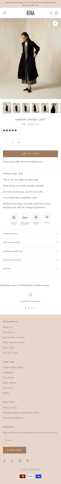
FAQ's (6, 393)
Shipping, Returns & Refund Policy (21, 412)
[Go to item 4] (35, 108)
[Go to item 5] (45, 108)
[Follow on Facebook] (4, 460)
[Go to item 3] (26, 108)
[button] (10, 130)
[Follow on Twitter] (12, 460)
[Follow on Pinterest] (27, 460)
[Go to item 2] (16, 108)
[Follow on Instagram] (19, 460)
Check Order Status (13, 367)
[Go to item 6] (54, 108)
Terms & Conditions (13, 417)
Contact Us (9, 332)
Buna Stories (9, 382)
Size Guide (8, 377)
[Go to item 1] (7, 108)
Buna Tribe (8, 347)
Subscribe (14, 450)
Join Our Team (10, 352)
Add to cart (30, 153)
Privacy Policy (10, 407)
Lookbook (8, 372)
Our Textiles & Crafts (14, 337)
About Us (8, 327)
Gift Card (7, 387)
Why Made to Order (13, 342)
